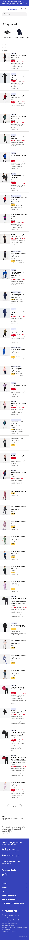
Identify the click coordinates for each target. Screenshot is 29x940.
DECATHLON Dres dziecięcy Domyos (19, 215)
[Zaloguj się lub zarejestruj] (22, 9)
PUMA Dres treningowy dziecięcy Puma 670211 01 (18, 626)
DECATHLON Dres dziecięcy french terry (19, 506)
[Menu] (3, 9)
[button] (24, 63)
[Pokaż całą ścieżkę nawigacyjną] (2, 19)
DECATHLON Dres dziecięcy (19, 439)
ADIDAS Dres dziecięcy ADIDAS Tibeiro (17, 176)
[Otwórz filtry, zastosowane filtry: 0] (4, 46)
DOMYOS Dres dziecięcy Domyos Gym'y (18, 294)
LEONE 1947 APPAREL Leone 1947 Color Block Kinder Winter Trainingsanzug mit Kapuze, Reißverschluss (18, 601)
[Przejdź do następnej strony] (20, 806)
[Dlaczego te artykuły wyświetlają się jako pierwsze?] (2, 50)
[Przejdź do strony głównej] (12, 9)
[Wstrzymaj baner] (23, 3)
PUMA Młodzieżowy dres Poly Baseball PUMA (19, 711)
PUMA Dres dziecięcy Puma (18, 55)
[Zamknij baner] (26, 3)
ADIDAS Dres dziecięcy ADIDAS (17, 76)
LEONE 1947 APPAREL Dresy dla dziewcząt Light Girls (18, 688)
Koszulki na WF (19, 37)
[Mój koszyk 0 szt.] (25, 9)
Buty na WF (7, 37)
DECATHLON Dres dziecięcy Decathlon (19, 198)
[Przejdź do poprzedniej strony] (9, 806)
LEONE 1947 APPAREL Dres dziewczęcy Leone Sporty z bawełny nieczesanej (18, 734)
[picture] (5, 57)
